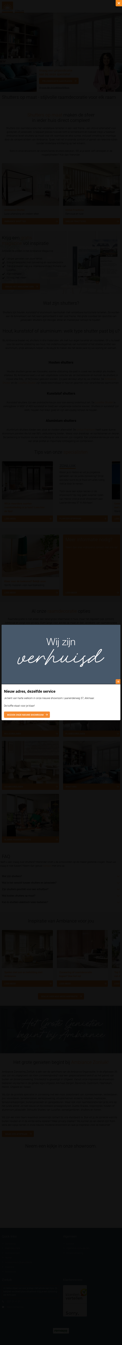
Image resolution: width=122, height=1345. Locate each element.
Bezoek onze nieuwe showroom (25, 715)
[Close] (119, 3)
